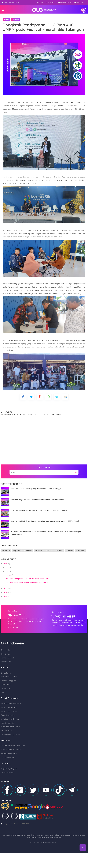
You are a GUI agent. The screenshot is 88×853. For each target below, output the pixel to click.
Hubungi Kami (57, 612)
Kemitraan (28, 551)
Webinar (69, 551)
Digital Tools (5, 688)
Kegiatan (16, 551)
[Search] (76, 471)
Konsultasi (12, 611)
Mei (7, 571)
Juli (7, 567)
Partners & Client (7, 658)
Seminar (49, 551)
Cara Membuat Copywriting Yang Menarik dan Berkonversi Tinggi (36, 489)
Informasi (6, 551)
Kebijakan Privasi (50, 842)
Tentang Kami (6, 650)
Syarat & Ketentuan (36, 842)
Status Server (6, 673)
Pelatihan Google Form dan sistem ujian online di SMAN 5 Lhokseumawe (38, 500)
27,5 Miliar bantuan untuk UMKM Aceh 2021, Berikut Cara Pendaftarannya (39, 510)
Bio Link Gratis (6, 731)
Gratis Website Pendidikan (11, 750)
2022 (5, 588)
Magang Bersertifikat (9, 753)
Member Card (6, 662)
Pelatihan (38, 551)
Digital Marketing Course (10, 734)
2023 (5, 564)
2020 (5, 596)
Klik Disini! (12, 627)
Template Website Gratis (10, 727)
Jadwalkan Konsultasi (9, 677)
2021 (5, 592)
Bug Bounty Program (9, 769)
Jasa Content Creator (9, 711)
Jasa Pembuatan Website (11, 704)
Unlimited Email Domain (10, 719)
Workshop (80, 551)
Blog (2, 692)
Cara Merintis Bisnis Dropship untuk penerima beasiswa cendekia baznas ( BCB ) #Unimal (45, 521)
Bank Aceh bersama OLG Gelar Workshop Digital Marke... (27, 583)
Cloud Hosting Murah (9, 715)
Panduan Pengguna (8, 681)
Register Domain (7, 723)
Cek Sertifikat (6, 685)
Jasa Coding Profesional (10, 707)
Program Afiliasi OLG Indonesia (13, 746)
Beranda (6, 19)
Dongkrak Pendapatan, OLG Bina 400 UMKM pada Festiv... (28, 579)
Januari (9, 575)
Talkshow (15, 19)
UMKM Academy (7, 757)
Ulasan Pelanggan (8, 772)
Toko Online (5, 654)
